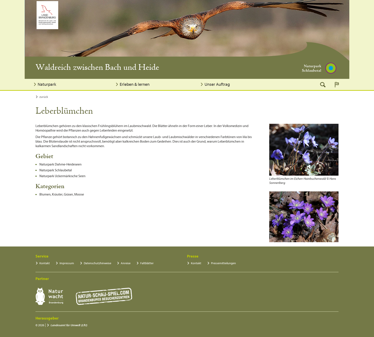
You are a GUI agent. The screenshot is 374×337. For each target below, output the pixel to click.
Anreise (126, 263)
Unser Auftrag (217, 84)
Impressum (67, 263)
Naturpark (47, 84)
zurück (43, 97)
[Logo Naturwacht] (49, 296)
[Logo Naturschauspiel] (104, 296)
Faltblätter (147, 263)
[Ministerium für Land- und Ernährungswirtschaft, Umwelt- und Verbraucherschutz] (47, 15)
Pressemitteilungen (223, 263)
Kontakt (44, 263)
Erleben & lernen (135, 84)
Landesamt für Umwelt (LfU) (69, 325)
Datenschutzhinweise (97, 263)
